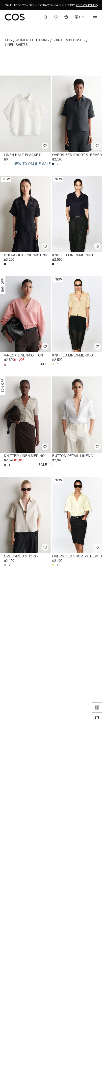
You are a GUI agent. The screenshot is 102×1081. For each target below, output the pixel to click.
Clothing (41, 40)
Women (22, 40)
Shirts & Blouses (69, 40)
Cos (9, 40)
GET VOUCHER (86, 5)
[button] (79, 17)
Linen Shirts (16, 45)
